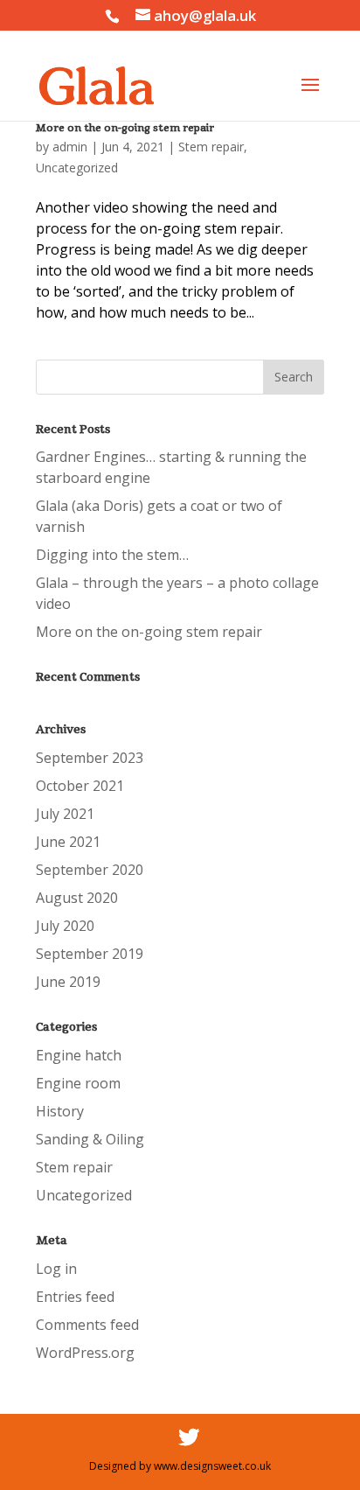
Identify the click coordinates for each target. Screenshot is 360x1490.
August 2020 (77, 897)
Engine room (78, 1083)
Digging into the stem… (112, 554)
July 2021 (65, 813)
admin (69, 146)
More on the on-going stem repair (125, 128)
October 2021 (80, 785)
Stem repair (211, 146)
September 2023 (89, 757)
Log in (56, 1268)
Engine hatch (78, 1055)
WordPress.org (85, 1352)
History (60, 1111)
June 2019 (68, 981)
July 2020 (65, 925)
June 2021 (68, 841)
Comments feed (87, 1324)
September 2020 (89, 869)
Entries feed (75, 1296)
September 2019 (89, 953)
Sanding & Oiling (90, 1139)
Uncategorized (77, 167)
